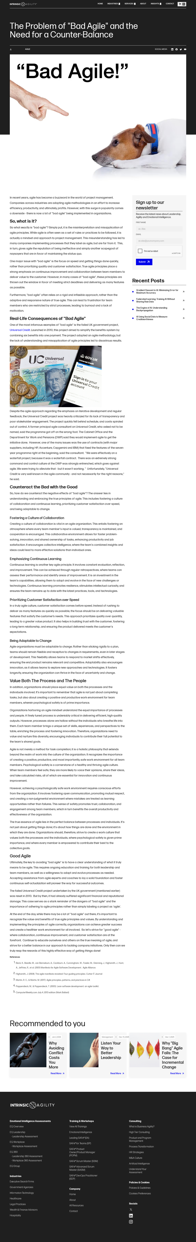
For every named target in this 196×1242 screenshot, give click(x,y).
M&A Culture (135, 1158)
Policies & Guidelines (140, 1188)
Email (138, 234)
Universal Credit (20, 330)
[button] (113, 4)
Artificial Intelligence (139, 1163)
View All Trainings (78, 1126)
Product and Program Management (140, 1140)
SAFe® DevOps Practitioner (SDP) (83, 1177)
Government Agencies (21, 1187)
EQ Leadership (17, 1132)
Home (72, 1194)
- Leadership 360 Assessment (26, 1156)
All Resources (76, 1205)
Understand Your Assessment (138, 1171)
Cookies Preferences (140, 1193)
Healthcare (15, 1198)
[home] (23, 4)
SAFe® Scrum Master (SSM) (83, 1161)
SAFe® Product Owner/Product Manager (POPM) (82, 1152)
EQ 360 (14, 1152)
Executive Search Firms (22, 1181)
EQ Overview (17, 1126)
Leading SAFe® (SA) (79, 1138)
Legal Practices (18, 1204)
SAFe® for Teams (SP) (80, 1143)
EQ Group (15, 1166)
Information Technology (22, 1193)
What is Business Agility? (142, 1126)
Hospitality (15, 1215)
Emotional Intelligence (80, 1132)
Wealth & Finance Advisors (24, 1209)
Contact (73, 1211)
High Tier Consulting (139, 1132)
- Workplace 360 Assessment (26, 1160)
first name (141, 223)
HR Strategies (136, 1152)
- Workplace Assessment (24, 1146)
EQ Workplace (17, 1142)
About (72, 1200)
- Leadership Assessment (24, 1136)
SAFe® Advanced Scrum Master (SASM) (81, 1168)
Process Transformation (141, 1146)
